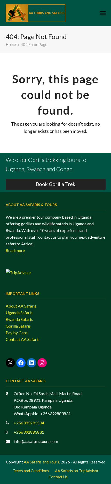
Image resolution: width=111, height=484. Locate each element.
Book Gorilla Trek (55, 184)
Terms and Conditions (31, 470)
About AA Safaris (21, 305)
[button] (103, 13)
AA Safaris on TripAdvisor (77, 470)
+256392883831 (29, 432)
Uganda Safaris (19, 312)
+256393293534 (29, 422)
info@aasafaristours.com (36, 441)
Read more (15, 250)
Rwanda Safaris (19, 319)
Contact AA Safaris (22, 339)
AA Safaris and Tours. (42, 462)
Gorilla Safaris (18, 325)
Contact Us (58, 476)
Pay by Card (16, 332)
